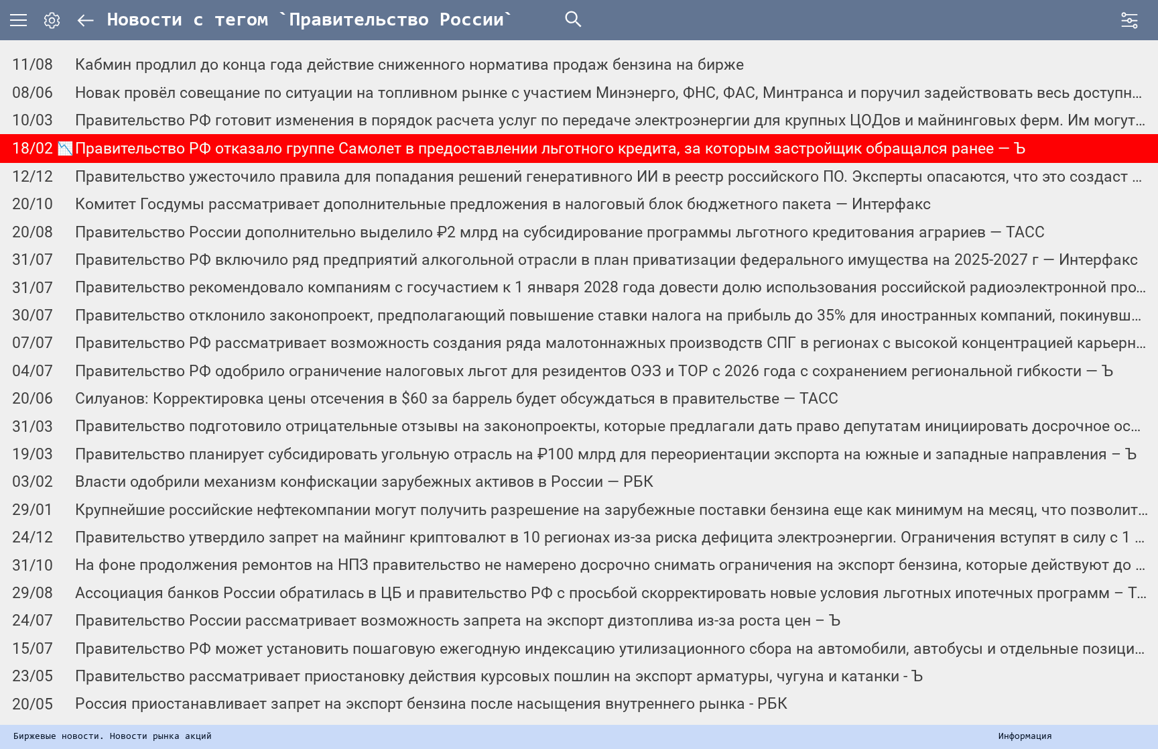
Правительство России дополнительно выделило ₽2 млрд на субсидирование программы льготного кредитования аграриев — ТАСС (560, 232)
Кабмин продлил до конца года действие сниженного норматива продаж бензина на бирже (409, 65)
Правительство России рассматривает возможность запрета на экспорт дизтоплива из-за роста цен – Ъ (457, 621)
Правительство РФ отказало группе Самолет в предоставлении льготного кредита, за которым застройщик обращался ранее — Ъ (550, 148)
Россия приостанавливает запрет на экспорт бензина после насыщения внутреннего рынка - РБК (431, 704)
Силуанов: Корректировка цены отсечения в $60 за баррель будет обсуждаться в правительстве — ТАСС (456, 399)
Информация (1025, 737)
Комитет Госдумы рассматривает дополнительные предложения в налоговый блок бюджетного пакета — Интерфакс (503, 204)
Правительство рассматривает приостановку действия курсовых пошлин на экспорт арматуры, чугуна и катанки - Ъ (499, 676)
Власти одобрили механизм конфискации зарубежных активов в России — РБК (364, 482)
